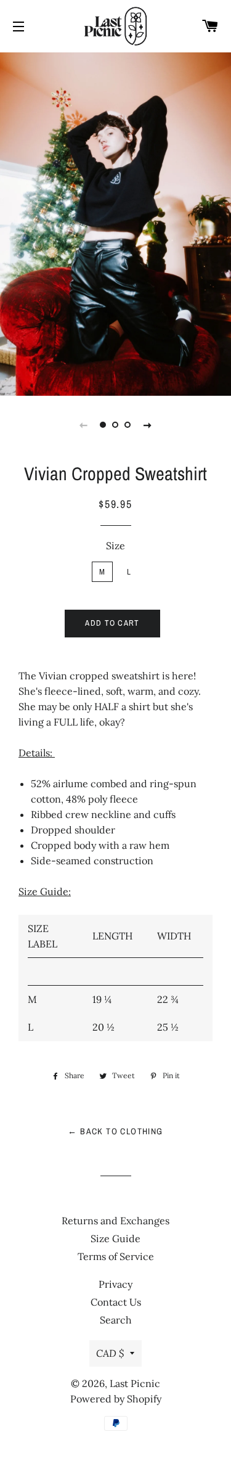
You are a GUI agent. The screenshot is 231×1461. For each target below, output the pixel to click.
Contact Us (116, 1302)
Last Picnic (135, 1383)
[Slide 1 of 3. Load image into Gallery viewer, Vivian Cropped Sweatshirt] (103, 425)
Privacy (115, 1284)
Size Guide (115, 1238)
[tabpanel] (115, 222)
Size (115, 545)
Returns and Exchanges (115, 1220)
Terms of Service (116, 1256)
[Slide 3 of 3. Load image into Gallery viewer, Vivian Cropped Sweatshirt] (128, 425)
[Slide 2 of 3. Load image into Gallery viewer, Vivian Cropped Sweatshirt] (116, 425)
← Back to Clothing (115, 1131)
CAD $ (110, 1353)
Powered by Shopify (115, 1399)
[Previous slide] (83, 424)
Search (116, 1320)
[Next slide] (147, 424)
